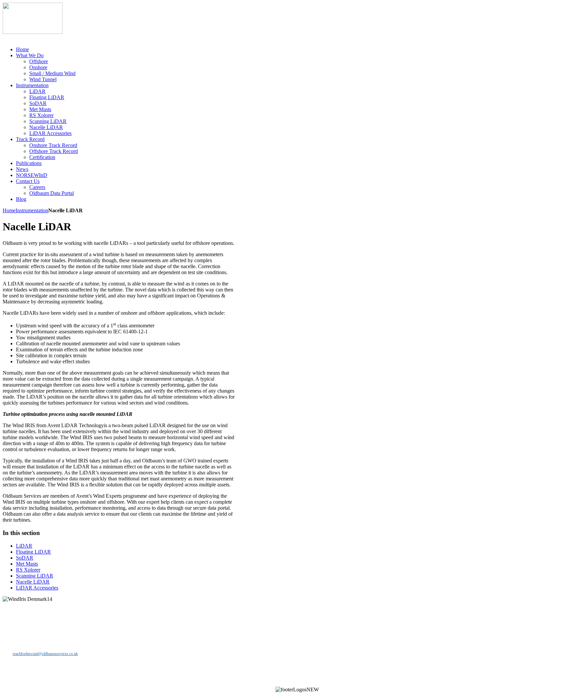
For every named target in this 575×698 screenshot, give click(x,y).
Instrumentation (32, 210)
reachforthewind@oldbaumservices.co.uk (45, 653)
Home (9, 210)
